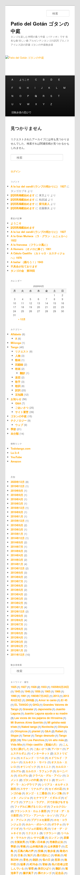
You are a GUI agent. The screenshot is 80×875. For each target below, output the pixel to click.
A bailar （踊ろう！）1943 (27, 262)
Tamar (27, 735)
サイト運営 (22, 412)
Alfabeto (16, 334)
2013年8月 (17, 577)
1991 (23, 696)
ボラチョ (56, 824)
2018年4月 (17, 499)
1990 (13, 696)
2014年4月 (17, 555)
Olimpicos (20, 731)
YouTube (16, 457)
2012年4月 (17, 637)
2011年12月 (18, 654)
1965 (47, 691)
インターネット (40, 753)
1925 (13, 687)
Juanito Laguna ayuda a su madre (45, 713)
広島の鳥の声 (26, 851)
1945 (17, 691)
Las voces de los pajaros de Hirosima (38, 718)
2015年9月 (17, 525)
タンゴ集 (56, 793)
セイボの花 (55, 789)
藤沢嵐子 (28, 873)
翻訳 (22, 373)
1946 (27, 691)
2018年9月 (17, 495)
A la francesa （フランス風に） (30, 245)
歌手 (18, 382)
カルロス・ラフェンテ (39, 771)
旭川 (30, 855)
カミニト (46, 766)
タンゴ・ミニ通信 (36, 793)
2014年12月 (18, 538)
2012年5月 (17, 633)
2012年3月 (17, 642)
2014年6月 (17, 551)
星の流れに (43, 855)
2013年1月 (17, 607)
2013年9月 (17, 572)
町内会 (34, 864)
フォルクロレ (59, 806)
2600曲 (30, 700)
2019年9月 (17, 490)
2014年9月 (17, 542)
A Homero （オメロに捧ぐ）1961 (31, 249)
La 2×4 (15, 453)
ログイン (16, 171)
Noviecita (48, 727)
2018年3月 (17, 503)
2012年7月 (17, 624)
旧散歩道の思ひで (21, 112)
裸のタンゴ (44, 873)
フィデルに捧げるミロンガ (30, 806)
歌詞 (18, 386)
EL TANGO (21, 705)
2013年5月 (17, 590)
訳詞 (18, 390)
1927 (23, 687)
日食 (20, 855)
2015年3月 (17, 529)
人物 (18, 356)
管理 (31, 868)
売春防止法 (56, 842)
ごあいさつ (22, 407)
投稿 (40, 851)
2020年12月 (18, 482)
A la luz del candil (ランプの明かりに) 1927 (38, 186)
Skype (14, 735)
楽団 (18, 377)
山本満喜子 (54, 846)
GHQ (36, 705)
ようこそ (24, 79)
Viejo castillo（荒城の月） (42, 744)
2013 (56, 696)
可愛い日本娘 (37, 842)
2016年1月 (17, 516)
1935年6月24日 (60, 687)
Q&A (18, 403)
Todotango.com (21, 448)
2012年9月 (17, 616)
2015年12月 (18, 521)
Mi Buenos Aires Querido (27, 722)
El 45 (64, 700)
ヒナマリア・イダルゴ (47, 798)
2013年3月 (17, 598)
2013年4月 (17, 594)
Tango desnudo (45, 735)
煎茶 (57, 860)
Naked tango (29, 727)
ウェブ (19, 425)
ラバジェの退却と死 (35, 828)
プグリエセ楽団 (40, 820)
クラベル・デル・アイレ (47, 775)
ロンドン (54, 837)
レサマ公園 (37, 837)
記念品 (60, 873)
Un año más (56, 740)
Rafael (59, 731)
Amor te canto (48, 700)
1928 (34, 687)
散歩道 (52, 851)
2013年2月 (17, 603)
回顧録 (19, 364)
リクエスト (22, 351)
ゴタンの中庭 (19, 416)
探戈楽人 (44, 204)
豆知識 (19, 394)
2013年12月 (18, 568)
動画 (18, 360)
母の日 (46, 860)
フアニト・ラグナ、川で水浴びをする (45, 802)
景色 (26, 860)
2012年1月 (17, 650)
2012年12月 (18, 611)
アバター (56, 749)
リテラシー (50, 833)
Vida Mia (16, 744)
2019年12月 (18, 486)
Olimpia (63, 727)
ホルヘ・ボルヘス (36, 824)
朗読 (35, 860)
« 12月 (21, 319)
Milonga (16, 343)
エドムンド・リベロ (32, 758)
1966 (57, 691)
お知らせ (16, 399)
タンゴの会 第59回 (23, 271)
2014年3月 (17, 560)
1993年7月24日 (40, 696)
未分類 (15, 433)
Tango (14, 347)
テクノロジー (19, 420)
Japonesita (44, 709)
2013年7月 (17, 581)
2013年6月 (17, 585)
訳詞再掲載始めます (23, 195)
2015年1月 (17, 534)
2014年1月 (17, 564)
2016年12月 (18, 508)
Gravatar (28, 709)
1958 (37, 691)
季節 (13, 429)
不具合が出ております (24, 266)
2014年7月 (17, 547)
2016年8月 (17, 512)
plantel (36, 731)
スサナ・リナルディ (32, 789)
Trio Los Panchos (33, 740)
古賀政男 (19, 842)
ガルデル (23, 775)
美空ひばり (44, 868)
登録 (45, 864)
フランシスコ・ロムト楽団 (30, 811)
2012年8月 (17, 620)
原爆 (66, 837)
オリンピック (28, 766)
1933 (44, 687)
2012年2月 (17, 646)
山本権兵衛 (36, 846)
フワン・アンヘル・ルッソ (39, 815)
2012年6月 (17, 629)
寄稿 (23, 846)
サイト (47, 780)
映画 (18, 369)
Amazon (16, 461)
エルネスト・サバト (35, 762)
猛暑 (23, 864)
